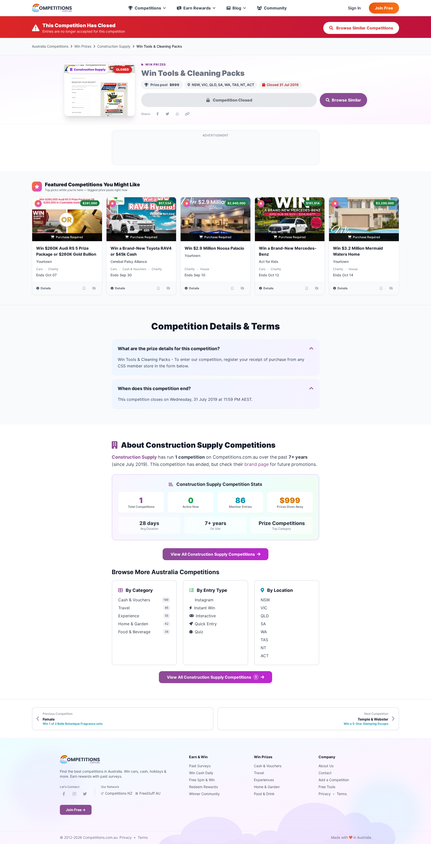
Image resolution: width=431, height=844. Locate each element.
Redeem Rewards (203, 787)
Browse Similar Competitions (364, 27)
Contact (325, 773)
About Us (326, 766)
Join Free (384, 7)
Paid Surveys (200, 766)
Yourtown (44, 261)
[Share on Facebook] (157, 114)
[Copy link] (187, 114)
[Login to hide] (94, 288)
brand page (256, 464)
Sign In (354, 7)
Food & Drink (264, 794)
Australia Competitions (50, 46)
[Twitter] (85, 795)
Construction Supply (113, 46)
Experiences (264, 780)
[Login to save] (84, 288)
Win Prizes (82, 46)
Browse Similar (346, 100)
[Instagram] (74, 795)
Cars (39, 269)
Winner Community (204, 794)
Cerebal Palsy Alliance (128, 261)
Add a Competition (334, 780)
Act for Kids (268, 261)
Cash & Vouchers (134, 269)
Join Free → (76, 810)
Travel (259, 773)
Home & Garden (267, 787)
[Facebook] (64, 795)
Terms (342, 794)
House (204, 269)
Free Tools (327, 787)
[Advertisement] (215, 150)
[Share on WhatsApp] (177, 114)
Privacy (325, 794)
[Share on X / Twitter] (167, 114)
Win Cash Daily (201, 773)
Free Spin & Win (202, 780)
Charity (53, 269)
